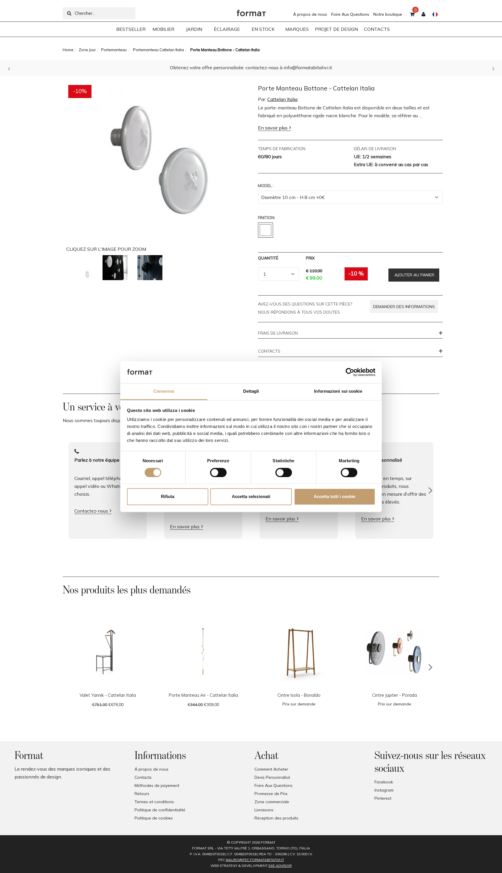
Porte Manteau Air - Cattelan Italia (203, 695)
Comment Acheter (271, 769)
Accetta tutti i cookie (334, 496)
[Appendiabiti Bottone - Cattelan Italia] (80, 267)
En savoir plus (273, 128)
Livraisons (263, 809)
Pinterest (382, 798)
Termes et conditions (154, 801)
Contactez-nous (91, 511)
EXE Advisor (280, 865)
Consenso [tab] (163, 391)
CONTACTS (269, 351)
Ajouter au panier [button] (413, 275)
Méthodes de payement (157, 785)
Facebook (383, 782)
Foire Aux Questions (350, 14)
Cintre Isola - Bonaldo (298, 695)
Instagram (384, 790)
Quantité (268, 258)
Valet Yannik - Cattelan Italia (108, 695)
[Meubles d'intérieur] (251, 11)
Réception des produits (276, 818)
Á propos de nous (310, 14)
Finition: (266, 217)
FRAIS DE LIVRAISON (278, 333)
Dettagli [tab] (251, 391)
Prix (310, 258)
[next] (430, 667)
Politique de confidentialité (160, 809)
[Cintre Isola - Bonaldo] (299, 652)
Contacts (143, 777)
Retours (142, 793)
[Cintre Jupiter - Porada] (394, 652)
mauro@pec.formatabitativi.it (255, 860)
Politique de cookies (154, 818)
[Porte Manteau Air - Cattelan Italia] (203, 652)
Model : (266, 185)
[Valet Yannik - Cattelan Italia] (108, 652)
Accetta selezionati (251, 496)
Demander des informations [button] (404, 306)
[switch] (218, 472)
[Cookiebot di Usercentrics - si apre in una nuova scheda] (349, 372)
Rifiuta (167, 496)
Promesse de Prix (270, 793)
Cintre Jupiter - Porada (394, 695)
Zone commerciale (271, 801)
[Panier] (412, 14)
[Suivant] (430, 490)
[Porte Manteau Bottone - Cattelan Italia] (158, 160)
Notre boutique (387, 14)
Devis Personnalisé (272, 777)
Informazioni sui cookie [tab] (338, 391)
